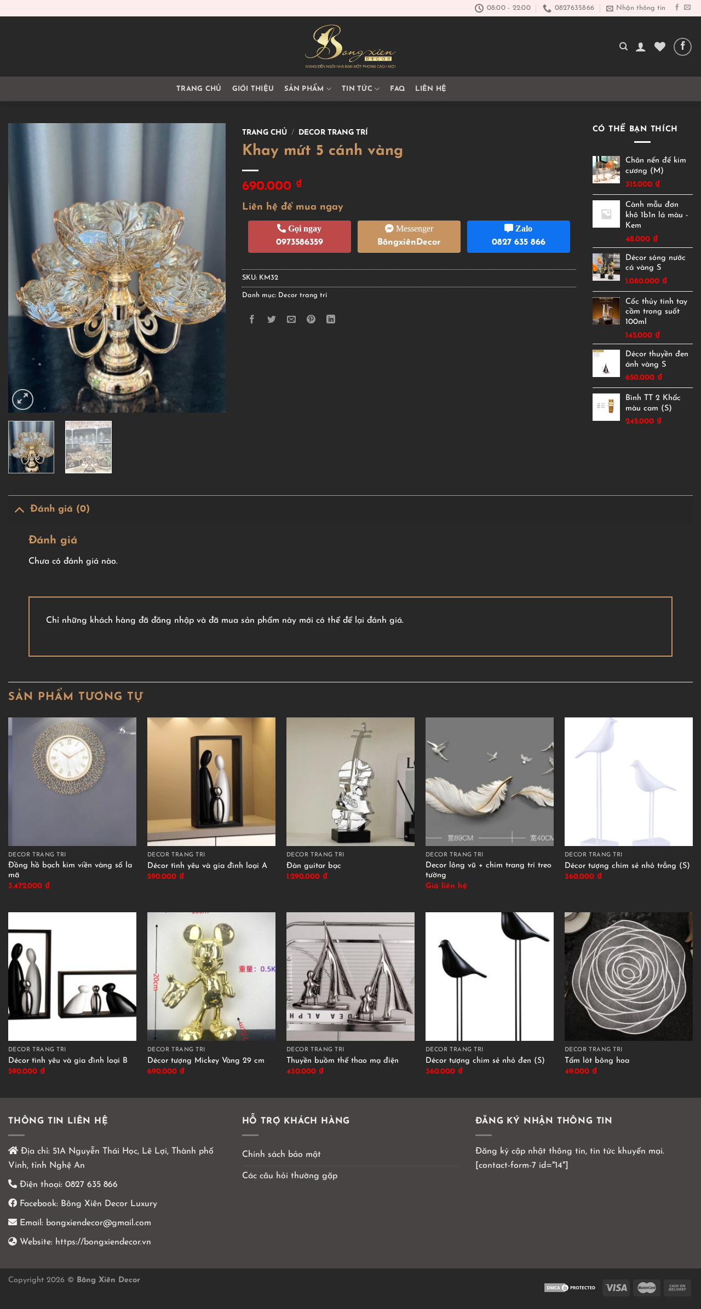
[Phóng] (22, 399)
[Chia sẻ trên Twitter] (271, 320)
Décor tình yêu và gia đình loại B (68, 1061)
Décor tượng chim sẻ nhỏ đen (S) (485, 1061)
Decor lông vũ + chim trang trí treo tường (488, 870)
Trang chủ (198, 88)
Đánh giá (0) (60, 509)
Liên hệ (430, 88)
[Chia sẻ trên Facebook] (252, 320)
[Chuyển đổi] (19, 509)
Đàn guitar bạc (313, 866)
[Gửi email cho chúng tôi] (687, 7)
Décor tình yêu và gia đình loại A (207, 866)
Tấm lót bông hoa (597, 1061)
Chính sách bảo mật (281, 1154)
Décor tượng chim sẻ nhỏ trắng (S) (627, 866)
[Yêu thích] (659, 46)
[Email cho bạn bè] (291, 320)
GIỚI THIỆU (253, 88)
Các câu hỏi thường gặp (289, 1176)
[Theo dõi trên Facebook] (677, 7)
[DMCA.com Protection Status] (570, 1287)
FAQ (397, 88)
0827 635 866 (91, 1184)
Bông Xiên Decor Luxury (107, 1204)
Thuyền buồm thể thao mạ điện (342, 1061)
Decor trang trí (333, 132)
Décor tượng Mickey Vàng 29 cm (206, 1061)
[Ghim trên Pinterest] (311, 320)
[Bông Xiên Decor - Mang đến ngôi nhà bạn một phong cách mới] (350, 46)
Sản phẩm (304, 88)
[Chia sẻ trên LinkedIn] (331, 320)
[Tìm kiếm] (623, 46)
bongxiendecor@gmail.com (97, 1223)
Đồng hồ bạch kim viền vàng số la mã (70, 870)
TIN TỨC (357, 88)
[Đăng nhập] (640, 46)
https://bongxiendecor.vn (103, 1242)
